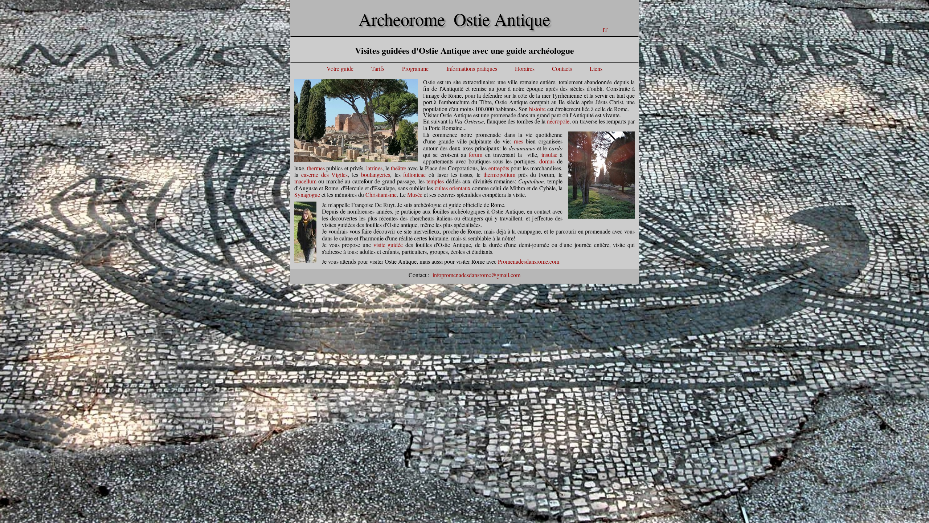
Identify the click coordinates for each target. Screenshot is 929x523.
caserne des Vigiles (324, 174)
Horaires (525, 68)
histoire (537, 109)
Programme (415, 68)
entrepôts (498, 168)
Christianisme (381, 194)
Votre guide (340, 68)
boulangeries (375, 174)
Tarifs (377, 68)
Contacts (561, 68)
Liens (596, 68)
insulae (549, 154)
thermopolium (499, 174)
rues (518, 141)
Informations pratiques (471, 68)
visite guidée (388, 244)
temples (435, 181)
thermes (316, 168)
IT (605, 29)
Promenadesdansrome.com (528, 261)
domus (546, 161)
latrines (374, 168)
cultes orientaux (453, 188)
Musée (414, 194)
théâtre (398, 168)
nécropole (558, 121)
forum (475, 154)
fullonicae (414, 174)
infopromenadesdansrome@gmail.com (476, 275)
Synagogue (307, 194)
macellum (305, 181)
